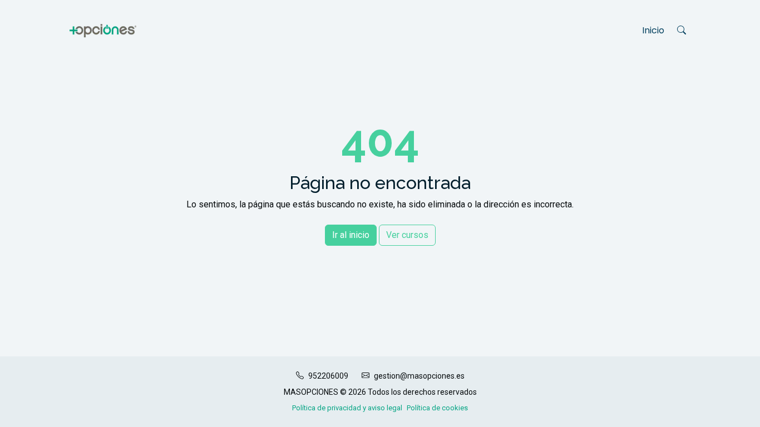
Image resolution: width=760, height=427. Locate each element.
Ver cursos (407, 235)
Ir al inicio (350, 235)
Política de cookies (437, 408)
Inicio (653, 30)
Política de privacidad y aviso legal (347, 408)
